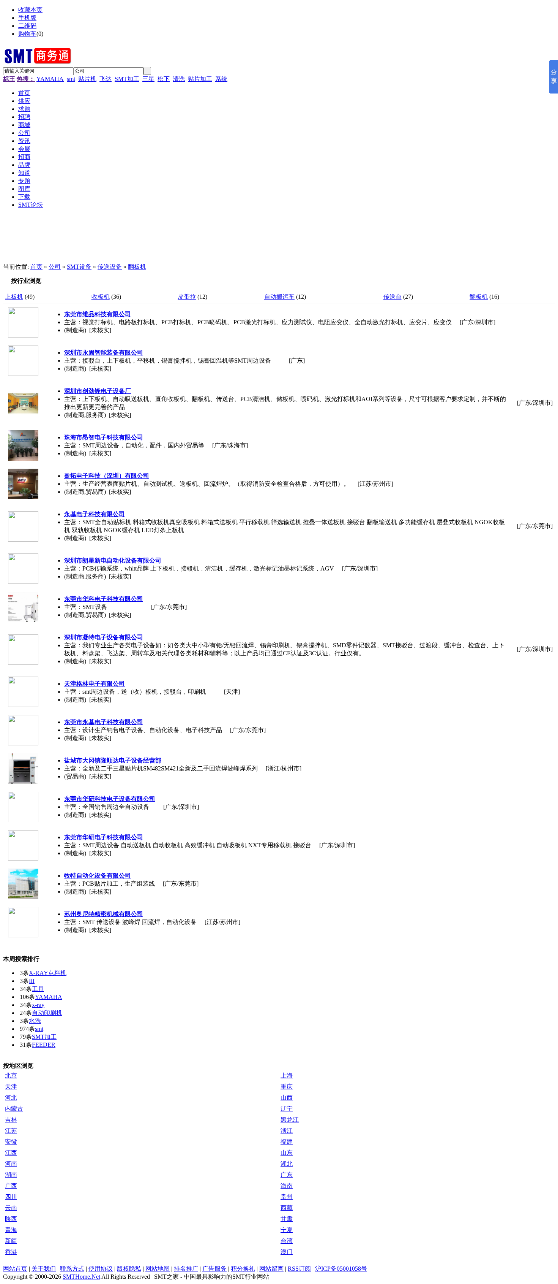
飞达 (105, 79)
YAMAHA (50, 79)
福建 (287, 1141)
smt (71, 79)
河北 (11, 1097)
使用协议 (100, 1268)
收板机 (100, 296)
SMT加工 (127, 79)
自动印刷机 (47, 1013)
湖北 (287, 1163)
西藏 (287, 1208)
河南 (11, 1163)
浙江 (287, 1130)
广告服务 (214, 1268)
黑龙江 (290, 1119)
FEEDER (43, 1044)
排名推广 (186, 1268)
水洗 (35, 1021)
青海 (11, 1230)
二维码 (27, 25)
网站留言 (271, 1268)
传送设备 (110, 266)
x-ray (38, 1005)
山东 (287, 1152)
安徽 (11, 1141)
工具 (38, 989)
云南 (11, 1208)
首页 (36, 266)
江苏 (11, 1130)
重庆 (287, 1086)
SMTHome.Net (81, 1276)
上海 (287, 1075)
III (32, 981)
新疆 (11, 1241)
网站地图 (157, 1268)
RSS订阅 (299, 1268)
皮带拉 (187, 296)
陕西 (11, 1219)
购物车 (27, 33)
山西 (287, 1097)
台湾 (287, 1241)
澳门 (287, 1252)
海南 (287, 1186)
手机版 (27, 17)
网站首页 (15, 1268)
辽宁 (287, 1108)
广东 (287, 1174)
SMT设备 (79, 266)
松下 (164, 79)
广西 (11, 1186)
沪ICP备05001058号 (341, 1268)
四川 (11, 1197)
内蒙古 (14, 1108)
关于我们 (44, 1268)
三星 (148, 79)
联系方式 (72, 1268)
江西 (11, 1152)
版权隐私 (129, 1268)
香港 (11, 1252)
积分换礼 (243, 1268)
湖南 (11, 1174)
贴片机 (87, 79)
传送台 (392, 296)
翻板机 (137, 266)
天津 (11, 1086)
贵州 (287, 1197)
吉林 (11, 1119)
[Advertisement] (189, 239)
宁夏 (287, 1230)
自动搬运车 (279, 296)
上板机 (14, 296)
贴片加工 (200, 79)
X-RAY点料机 (47, 973)
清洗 (179, 79)
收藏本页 (30, 9)
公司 (55, 266)
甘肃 (287, 1219)
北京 (11, 1075)
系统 (221, 79)
